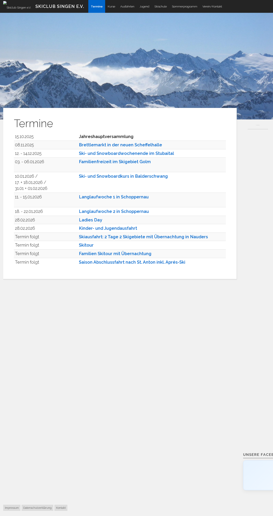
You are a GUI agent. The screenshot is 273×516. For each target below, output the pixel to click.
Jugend (144, 6)
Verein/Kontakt (212, 6)
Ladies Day (90, 219)
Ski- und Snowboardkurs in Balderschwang (123, 176)
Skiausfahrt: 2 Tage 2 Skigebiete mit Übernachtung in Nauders (143, 236)
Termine (97, 6)
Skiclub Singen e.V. (59, 6)
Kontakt (61, 507)
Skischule (160, 6)
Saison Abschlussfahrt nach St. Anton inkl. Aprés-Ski (132, 262)
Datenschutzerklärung (37, 507)
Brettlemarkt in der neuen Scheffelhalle (120, 144)
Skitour (86, 245)
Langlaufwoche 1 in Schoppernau (114, 196)
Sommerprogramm (184, 6)
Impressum (12, 507)
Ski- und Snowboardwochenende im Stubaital (126, 153)
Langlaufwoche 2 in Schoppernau (114, 211)
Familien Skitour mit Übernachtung (115, 253)
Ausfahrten (127, 6)
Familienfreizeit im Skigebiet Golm (115, 161)
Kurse (111, 6)
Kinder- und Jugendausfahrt (108, 228)
